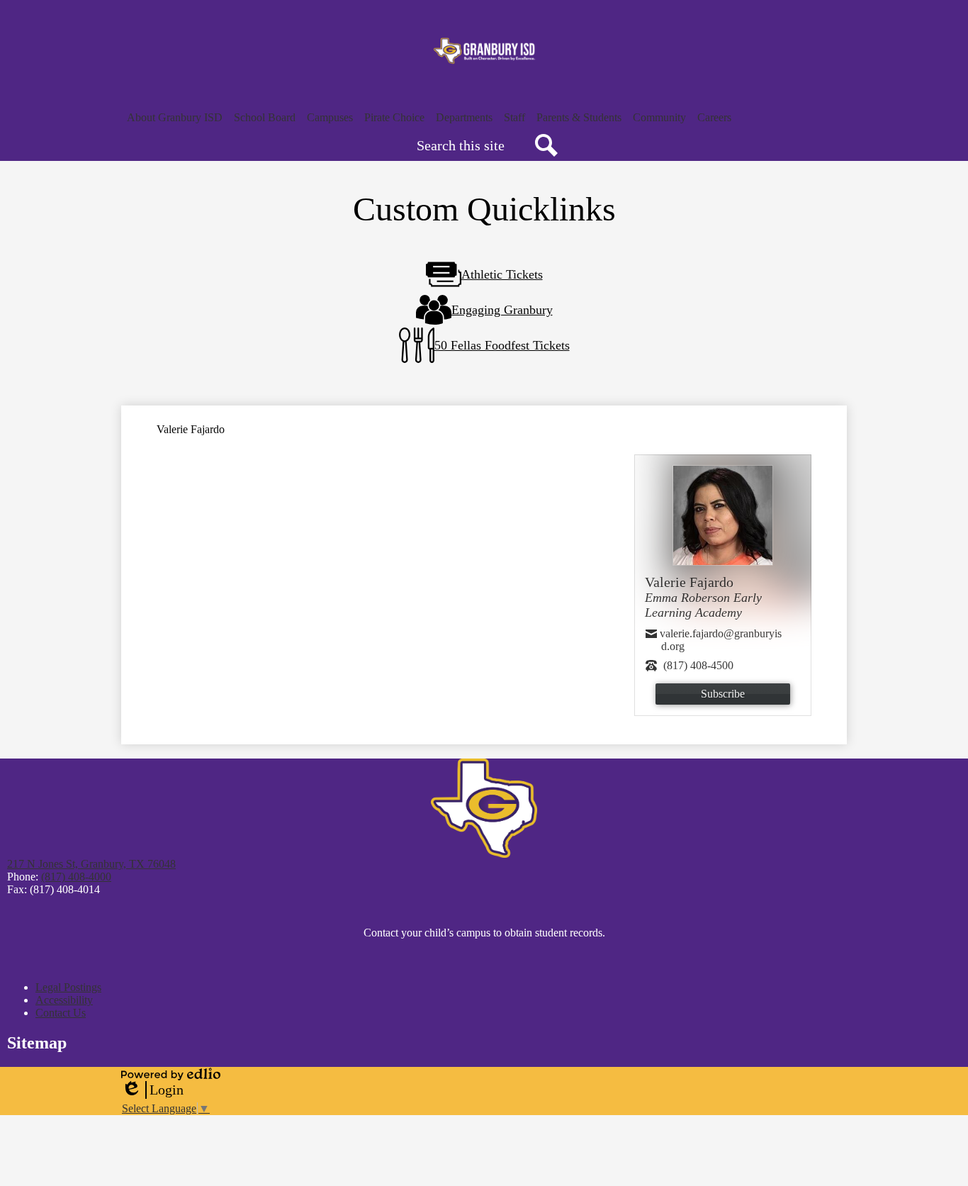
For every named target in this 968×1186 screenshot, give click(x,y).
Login (152, 1090)
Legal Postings (68, 987)
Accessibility (64, 1000)
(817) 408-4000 (76, 877)
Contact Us (60, 1013)
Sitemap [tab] (37, 1043)
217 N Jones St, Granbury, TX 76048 (91, 864)
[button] (174, 118)
